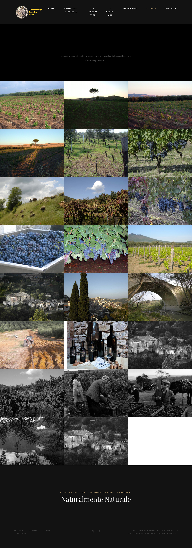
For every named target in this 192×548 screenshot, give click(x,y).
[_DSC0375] (32, 297)
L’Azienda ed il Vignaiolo (71, 10)
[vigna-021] (96, 249)
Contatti (170, 8)
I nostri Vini (110, 11)
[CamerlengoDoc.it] (29, 12)
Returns (22, 534)
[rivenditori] (160, 345)
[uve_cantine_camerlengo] (32, 249)
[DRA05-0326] (160, 201)
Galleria (151, 8)
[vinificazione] (160, 393)
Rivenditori (130, 8)
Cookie (33, 530)
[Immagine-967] (32, 153)
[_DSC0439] (96, 297)
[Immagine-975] (160, 105)
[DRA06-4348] (32, 201)
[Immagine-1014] (32, 105)
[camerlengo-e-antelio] (96, 345)
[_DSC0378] (160, 297)
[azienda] (96, 393)
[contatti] (32, 441)
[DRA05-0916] (96, 201)
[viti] (160, 249)
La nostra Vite (93, 11)
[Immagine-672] (96, 153)
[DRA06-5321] (160, 153)
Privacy (18, 530)
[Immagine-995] (96, 105)
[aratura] (32, 345)
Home (51, 8)
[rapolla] (96, 441)
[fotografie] (32, 393)
